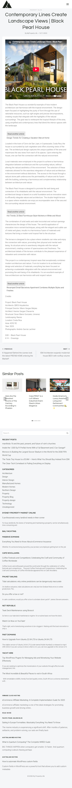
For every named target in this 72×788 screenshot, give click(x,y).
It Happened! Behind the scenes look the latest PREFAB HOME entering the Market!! (17, 354)
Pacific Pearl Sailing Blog (12, 718)
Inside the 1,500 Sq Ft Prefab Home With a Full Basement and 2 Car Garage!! (33, 448)
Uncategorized (8, 507)
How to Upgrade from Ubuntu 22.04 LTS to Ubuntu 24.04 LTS (27, 639)
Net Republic (9, 606)
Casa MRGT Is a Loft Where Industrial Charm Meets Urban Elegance (36, 401)
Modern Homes (8, 487)
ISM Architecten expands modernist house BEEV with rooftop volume (55, 352)
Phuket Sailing (9, 577)
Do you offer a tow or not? (13, 594)
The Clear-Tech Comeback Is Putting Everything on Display (26, 463)
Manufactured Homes (11, 483)
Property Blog (36, 10)
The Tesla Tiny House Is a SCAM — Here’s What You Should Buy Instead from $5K (36, 459)
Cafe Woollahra (10, 553)
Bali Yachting (9, 531)
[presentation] (12, 385)
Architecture (7, 473)
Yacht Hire (7, 653)
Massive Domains (10, 537)
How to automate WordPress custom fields (20, 761)
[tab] (32, 420)
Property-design (8, 500)
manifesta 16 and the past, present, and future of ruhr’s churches (29, 444)
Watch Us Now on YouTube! (13, 621)
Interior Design (8, 480)
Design (5, 477)
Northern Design (9, 490)
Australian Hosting (10, 757)
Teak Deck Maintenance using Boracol (18, 610)
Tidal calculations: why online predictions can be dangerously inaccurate (31, 581)
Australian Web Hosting (11, 737)
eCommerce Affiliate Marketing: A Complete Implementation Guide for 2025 (33, 700)
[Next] (67, 399)
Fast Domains (9, 635)
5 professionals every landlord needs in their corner (23, 518)
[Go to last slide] (5, 399)
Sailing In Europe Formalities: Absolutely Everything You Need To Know (31, 722)
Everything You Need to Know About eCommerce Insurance (26, 542)
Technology (7, 503)
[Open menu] (67, 4)
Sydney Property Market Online (19, 513)
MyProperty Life (32, 33)
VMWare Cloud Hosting (11, 695)
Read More (6, 713)
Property (5, 493)
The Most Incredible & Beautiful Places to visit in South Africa (27, 673)
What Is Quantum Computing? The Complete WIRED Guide (26, 742)
